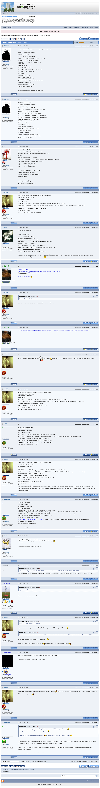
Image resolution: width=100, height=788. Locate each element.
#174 (97, 535)
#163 (97, 146)
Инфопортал (5, 13)
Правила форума (6, 27)
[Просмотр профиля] (6, 53)
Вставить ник (78, 45)
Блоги (71, 27)
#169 (97, 354)
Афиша (83, 13)
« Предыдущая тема (73, 761)
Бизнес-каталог (90, 13)
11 (20, 38)
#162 (97, 99)
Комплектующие (45, 35)
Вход (51, 31)
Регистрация (57, 31)
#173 (97, 499)
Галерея (66, 27)
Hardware (36, 35)
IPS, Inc (59, 784)
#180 (97, 722)
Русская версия (42, 784)
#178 (97, 652)
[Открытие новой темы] (93, 38)
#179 (97, 687)
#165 (97, 227)
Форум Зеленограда (8, 35)
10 (18, 38)
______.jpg (23, 273)
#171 (97, 424)
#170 (97, 389)
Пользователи (84, 27)
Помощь (96, 27)
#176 (97, 583)
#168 (97, 327)
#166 (97, 266)
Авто (97, 13)
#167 (97, 292)
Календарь (77, 27)
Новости (77, 13)
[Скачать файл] (19, 273)
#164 (97, 192)
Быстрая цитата (85, 45)
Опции (91, 42)
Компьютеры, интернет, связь (24, 35)
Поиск (91, 27)
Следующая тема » (93, 761)
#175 (97, 565)
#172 (97, 459)
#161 (97, 45)
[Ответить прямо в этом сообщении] (94, 94)
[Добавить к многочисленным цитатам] (86, 94)
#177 (97, 617)
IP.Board (49, 784)
